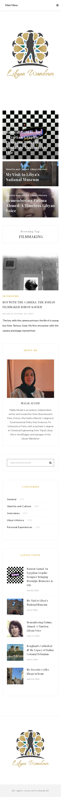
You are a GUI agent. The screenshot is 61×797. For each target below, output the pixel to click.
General (11, 499)
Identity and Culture (19, 506)
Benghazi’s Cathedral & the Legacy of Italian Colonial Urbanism (40, 650)
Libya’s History (15, 520)
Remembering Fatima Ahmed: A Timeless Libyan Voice (39, 626)
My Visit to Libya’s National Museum (37, 602)
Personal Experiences (19, 527)
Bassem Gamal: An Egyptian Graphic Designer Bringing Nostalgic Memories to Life (40, 577)
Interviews (11, 296)
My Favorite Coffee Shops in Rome (38, 671)
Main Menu (11, 5)
